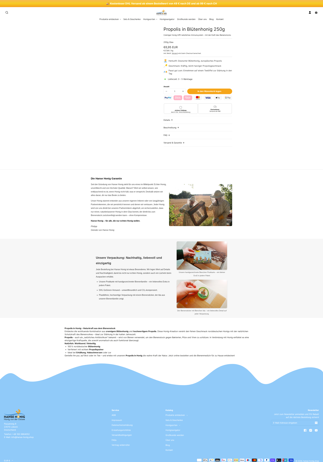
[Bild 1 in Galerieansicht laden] (99, 123)
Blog (168, 445)
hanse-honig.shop (311, 461)
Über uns (170, 440)
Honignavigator (173, 430)
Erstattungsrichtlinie (121, 430)
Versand (175, 53)
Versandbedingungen (122, 435)
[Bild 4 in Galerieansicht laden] (124, 123)
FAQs (114, 440)
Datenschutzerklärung (122, 425)
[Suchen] (7, 12)
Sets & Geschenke (174, 420)
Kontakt (169, 450)
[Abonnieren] (316, 423)
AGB (114, 415)
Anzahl (166, 87)
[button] (168, 120)
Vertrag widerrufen (121, 445)
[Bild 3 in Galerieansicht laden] (116, 123)
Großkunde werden (175, 435)
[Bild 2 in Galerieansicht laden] (108, 123)
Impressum (117, 420)
